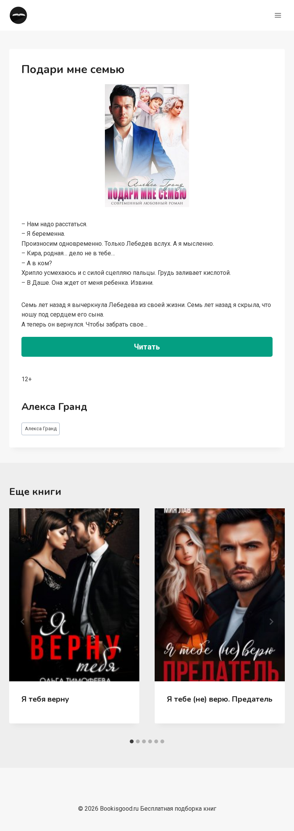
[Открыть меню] (278, 15)
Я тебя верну (45, 699)
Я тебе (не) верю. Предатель (220, 699)
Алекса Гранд (41, 428)
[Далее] (271, 621)
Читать (147, 346)
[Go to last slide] (23, 621)
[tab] (132, 741)
